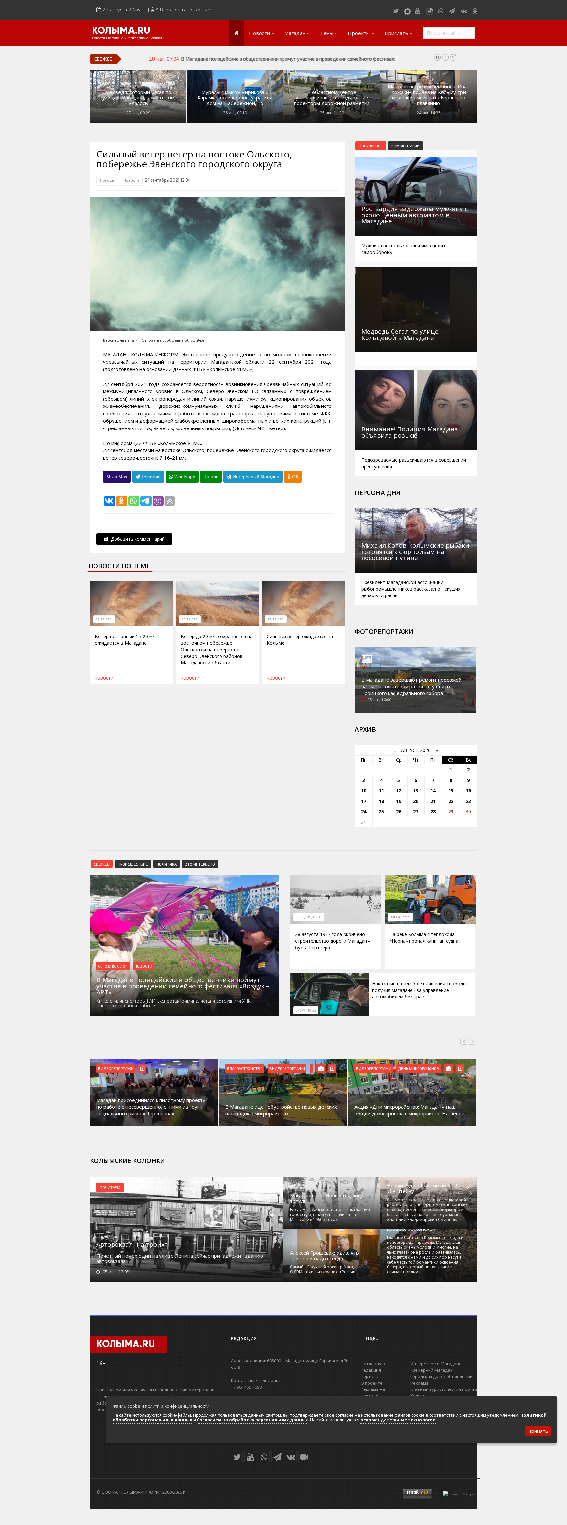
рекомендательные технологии (398, 1420)
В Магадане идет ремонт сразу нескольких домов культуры (405, 1110)
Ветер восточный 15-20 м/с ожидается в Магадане (126, 639)
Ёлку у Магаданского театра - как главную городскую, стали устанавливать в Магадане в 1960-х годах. (330, 1214)
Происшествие (133, 864)
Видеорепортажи (158, 1068)
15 (450, 790)
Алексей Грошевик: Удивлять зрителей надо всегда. (324, 1255)
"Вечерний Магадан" (432, 1370)
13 (415, 790)
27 (415, 811)
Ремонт (405, 1068)
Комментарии (405, 145)
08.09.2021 (276, 619)
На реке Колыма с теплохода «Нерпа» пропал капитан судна (423, 937)
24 (363, 811)
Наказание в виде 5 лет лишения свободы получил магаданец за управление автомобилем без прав (419, 990)
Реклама (419, 1383)
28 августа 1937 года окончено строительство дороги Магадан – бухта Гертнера (333, 941)
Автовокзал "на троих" (131, 1244)
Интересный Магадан (255, 476)
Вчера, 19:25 (305, 1010)
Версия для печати (120, 340)
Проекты (359, 33)
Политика (167, 864)
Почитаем (110, 1187)
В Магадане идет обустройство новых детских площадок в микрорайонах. (152, 1110)
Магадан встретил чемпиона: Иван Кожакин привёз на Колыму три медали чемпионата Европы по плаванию (429, 95)
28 (433, 811)
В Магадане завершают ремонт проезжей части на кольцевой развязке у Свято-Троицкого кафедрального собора (411, 686)
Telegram (150, 476)
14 (433, 790)
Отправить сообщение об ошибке (173, 340)
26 (398, 811)
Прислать (396, 33)
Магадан (294, 33)
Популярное (371, 145)
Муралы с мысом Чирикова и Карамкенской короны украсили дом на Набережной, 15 (235, 97)
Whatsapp (184, 476)
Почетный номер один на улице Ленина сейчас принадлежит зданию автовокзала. (179, 1258)
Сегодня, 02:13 (308, 917)
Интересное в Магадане (436, 1364)
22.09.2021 (190, 619)
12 (398, 790)
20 (415, 801)
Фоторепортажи (384, 631)
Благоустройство (116, 1068)
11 (381, 790)
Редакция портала (371, 1373)
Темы (326, 33)
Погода (107, 180)
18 (381, 801)
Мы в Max (116, 476)
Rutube (211, 476)
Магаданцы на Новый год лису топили (326, 1198)
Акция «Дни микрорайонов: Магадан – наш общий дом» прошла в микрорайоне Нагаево (279, 1110)
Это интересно (200, 864)
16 (468, 790)
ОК (294, 476)
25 (381, 811)
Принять (537, 1431)
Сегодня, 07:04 (113, 966)
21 (433, 801)
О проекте (372, 1383)
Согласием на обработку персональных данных (252, 1420)
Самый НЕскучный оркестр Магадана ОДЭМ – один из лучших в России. (326, 1269)
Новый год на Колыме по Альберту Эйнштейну (428, 1188)
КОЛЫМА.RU (121, 31)
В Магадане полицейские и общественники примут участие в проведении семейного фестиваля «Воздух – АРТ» (307, 59)
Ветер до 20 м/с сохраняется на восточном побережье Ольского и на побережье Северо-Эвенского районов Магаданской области (217, 649)
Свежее (101, 864)
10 (363, 790)
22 (450, 801)
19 (398, 801)
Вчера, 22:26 (400, 917)
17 (363, 801)
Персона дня (377, 493)
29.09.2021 (104, 619)
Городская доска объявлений (441, 1376)
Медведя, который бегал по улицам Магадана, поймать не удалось (138, 97)
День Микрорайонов (289, 1068)
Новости (259, 33)
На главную (373, 1364)
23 (468, 801)
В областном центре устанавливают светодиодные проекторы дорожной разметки (331, 97)
